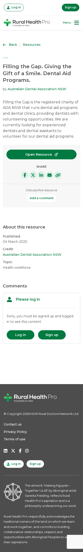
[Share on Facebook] (24, 175)
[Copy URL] (58, 175)
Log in (16, 7)
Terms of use (14, 439)
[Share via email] (49, 175)
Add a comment (41, 198)
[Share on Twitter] (33, 175)
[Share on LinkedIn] (41, 175)
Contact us (13, 424)
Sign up (70, 7)
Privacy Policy (15, 432)
